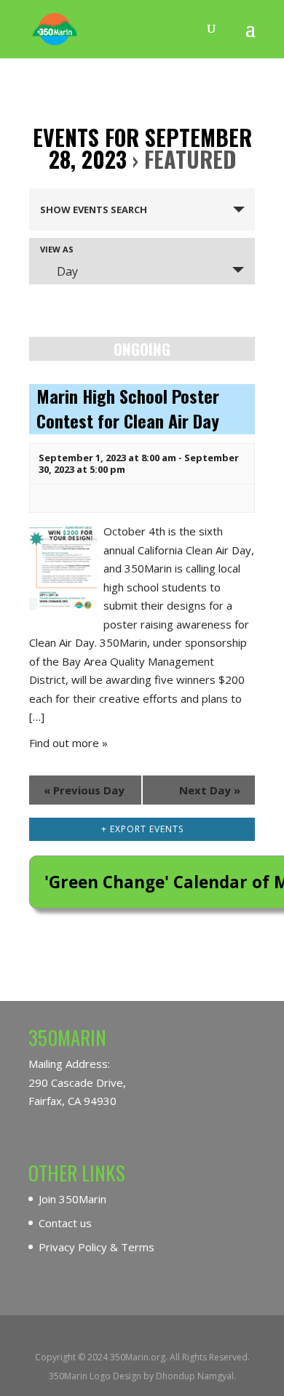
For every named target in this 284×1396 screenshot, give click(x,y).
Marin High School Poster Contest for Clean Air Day (127, 408)
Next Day (209, 790)
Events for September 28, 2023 (142, 148)
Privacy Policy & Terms (96, 1247)
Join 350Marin (72, 1199)
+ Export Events (142, 829)
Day (67, 271)
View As (57, 249)
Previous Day (84, 790)
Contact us (65, 1223)
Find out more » (68, 742)
